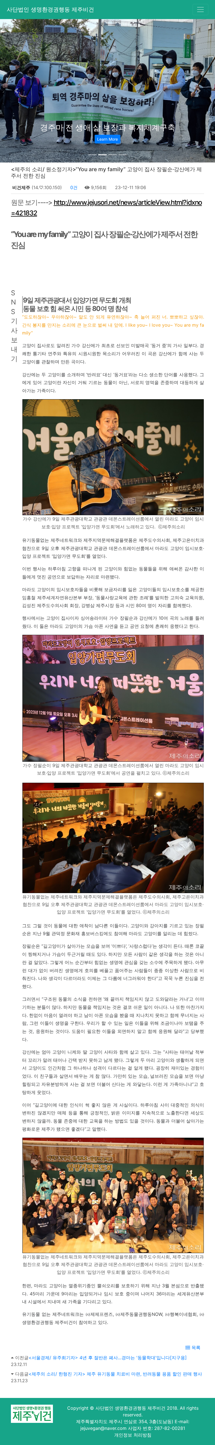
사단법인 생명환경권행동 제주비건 (50, 9)
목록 (195, 1347)
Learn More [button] (107, 139)
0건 (73, 187)
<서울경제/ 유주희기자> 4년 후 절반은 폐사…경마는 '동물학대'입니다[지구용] (108, 1357)
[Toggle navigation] (200, 9)
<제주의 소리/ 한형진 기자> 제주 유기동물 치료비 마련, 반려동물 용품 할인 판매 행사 (115, 1374)
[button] (16, 90)
